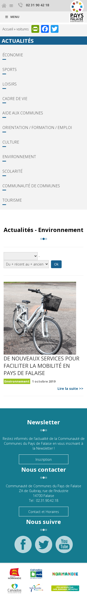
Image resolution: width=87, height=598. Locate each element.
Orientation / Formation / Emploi (37, 127)
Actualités (18, 40)
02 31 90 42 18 (37, 5)
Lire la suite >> (70, 388)
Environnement (19, 156)
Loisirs (9, 84)
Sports (9, 69)
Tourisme (12, 200)
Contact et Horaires (43, 511)
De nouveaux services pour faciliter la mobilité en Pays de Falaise (41, 365)
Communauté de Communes (31, 185)
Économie (12, 55)
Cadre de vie (14, 98)
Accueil (7, 29)
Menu (14, 17)
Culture (10, 142)
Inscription (44, 459)
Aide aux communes (22, 113)
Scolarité (12, 171)
